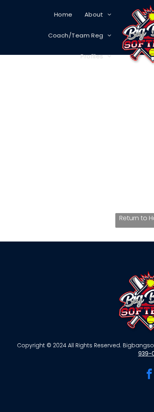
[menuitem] (63, 14)
